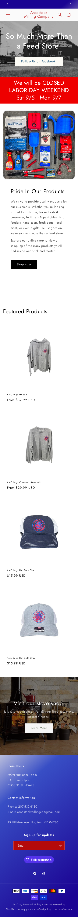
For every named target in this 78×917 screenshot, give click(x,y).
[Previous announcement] (7, 4)
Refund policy (44, 909)
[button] (8, 14)
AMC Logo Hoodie (17, 394)
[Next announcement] (71, 4)
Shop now (23, 264)
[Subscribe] (60, 845)
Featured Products (25, 311)
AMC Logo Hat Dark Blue (20, 570)
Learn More (39, 728)
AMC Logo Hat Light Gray (21, 658)
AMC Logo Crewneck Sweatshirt (24, 482)
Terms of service (63, 909)
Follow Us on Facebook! (39, 61)
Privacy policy (25, 909)
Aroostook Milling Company (37, 904)
